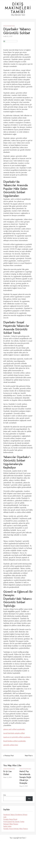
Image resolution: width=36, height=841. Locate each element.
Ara (4, 795)
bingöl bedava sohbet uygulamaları (14, 741)
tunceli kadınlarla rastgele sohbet (14, 733)
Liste (4, 817)
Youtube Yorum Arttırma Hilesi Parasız (15, 829)
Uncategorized (9, 26)
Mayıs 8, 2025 (23, 786)
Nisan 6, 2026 (7, 777)
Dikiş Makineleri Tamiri (18, 8)
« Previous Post (8, 755)
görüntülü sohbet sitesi (10, 745)
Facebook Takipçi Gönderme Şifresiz (15, 814)
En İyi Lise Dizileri (7, 773)
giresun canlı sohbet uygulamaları (14, 729)
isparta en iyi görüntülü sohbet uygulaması (16, 737)
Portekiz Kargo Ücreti (10, 819)
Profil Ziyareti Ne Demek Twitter (13, 822)
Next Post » (29, 755)
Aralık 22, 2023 (7, 36)
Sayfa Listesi (7, 826)
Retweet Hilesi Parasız (10, 824)
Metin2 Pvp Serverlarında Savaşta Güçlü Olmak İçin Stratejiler (25, 777)
